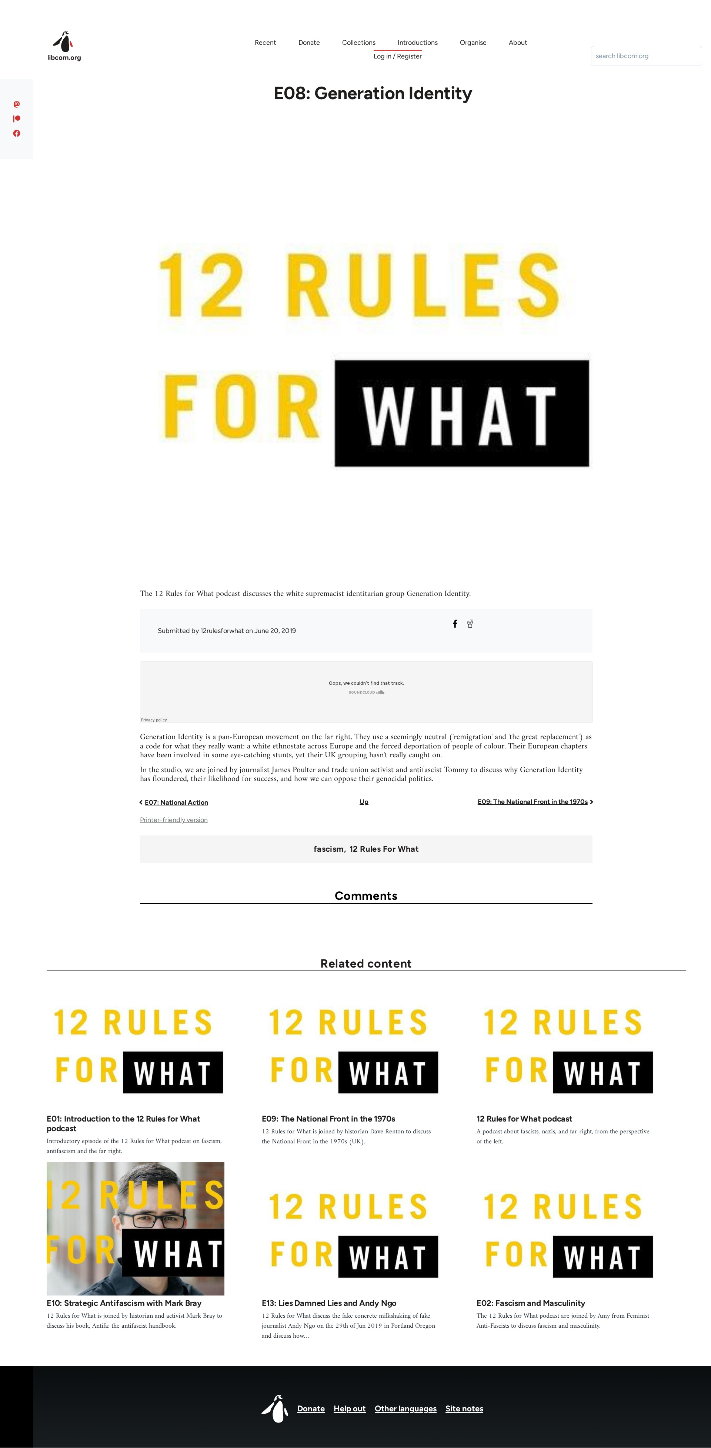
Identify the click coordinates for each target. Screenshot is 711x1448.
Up (364, 802)
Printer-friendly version (174, 820)
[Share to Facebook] (455, 624)
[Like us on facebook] (16, 133)
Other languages (406, 1409)
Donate (311, 1409)
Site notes (464, 1409)
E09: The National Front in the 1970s (533, 802)
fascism (329, 849)
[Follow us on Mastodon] (16, 104)
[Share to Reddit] (470, 624)
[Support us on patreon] (16, 118)
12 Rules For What (384, 849)
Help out (350, 1409)
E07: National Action (176, 802)
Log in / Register (398, 56)
